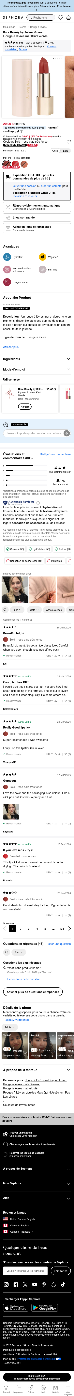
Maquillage (9, 26)
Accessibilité (50, 1354)
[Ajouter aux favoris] (68, 141)
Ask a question (34, 42)
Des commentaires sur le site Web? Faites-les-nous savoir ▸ (37, 1119)
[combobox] (40, 17)
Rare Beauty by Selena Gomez (23, 32)
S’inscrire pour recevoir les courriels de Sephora (35, 1262)
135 (61, 929)
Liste (65, 150)
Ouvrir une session (24, 186)
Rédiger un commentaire (55, 454)
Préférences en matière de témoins (36, 1358)
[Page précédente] (4, 928)
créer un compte (51, 186)
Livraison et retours (25, 196)
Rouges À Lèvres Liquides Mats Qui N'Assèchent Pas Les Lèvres (37, 1094)
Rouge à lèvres (38, 26)
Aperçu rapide (8, 398)
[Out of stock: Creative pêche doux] (24, 164)
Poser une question (59, 944)
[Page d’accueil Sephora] (13, 17)
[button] (58, 128)
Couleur (51, 46)
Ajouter (25, 406)
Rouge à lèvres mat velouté (20, 1088)
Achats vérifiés (54, 609)
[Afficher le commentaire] (15, 589)
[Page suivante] (69, 928)
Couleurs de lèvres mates (19, 1105)
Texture (23, 49)
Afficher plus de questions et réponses (33, 992)
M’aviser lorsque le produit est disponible (37, 1377)
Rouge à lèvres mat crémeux (21, 1084)
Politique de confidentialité (17, 1349)
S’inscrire (60, 1271)
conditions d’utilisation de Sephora (21, 1354)
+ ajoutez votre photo (16, 1020)
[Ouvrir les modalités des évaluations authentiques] (38, 503)
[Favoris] (61, 17)
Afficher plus (11, 347)
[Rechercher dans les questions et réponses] (6, 952)
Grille (55, 150)
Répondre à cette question (23, 979)
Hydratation (11, 49)
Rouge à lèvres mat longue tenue (45, 1080)
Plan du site (9, 1358)
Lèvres (22, 26)
